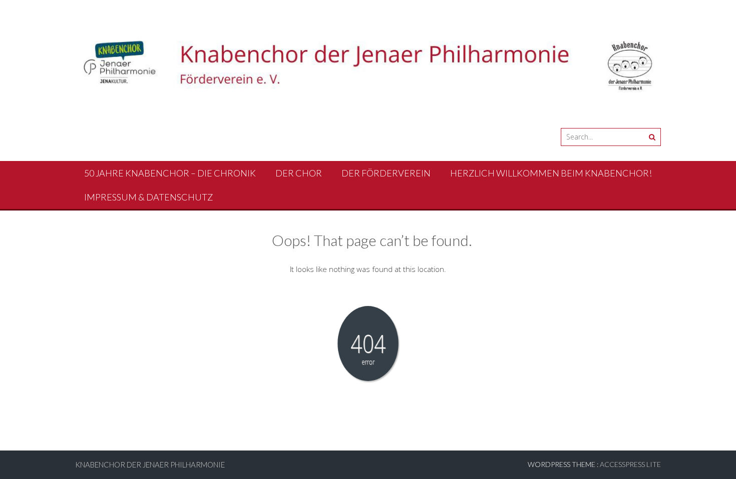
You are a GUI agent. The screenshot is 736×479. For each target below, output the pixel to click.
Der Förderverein (386, 173)
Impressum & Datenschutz (148, 197)
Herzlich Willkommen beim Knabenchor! (551, 173)
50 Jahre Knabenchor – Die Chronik (170, 173)
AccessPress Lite (630, 464)
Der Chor (298, 173)
